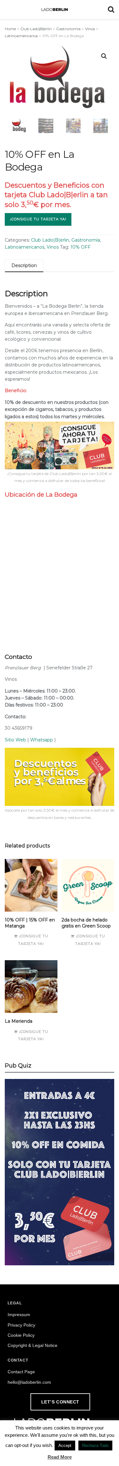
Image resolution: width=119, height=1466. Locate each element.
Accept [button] (64, 1445)
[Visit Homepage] (55, 9)
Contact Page (21, 1371)
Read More (60, 1457)
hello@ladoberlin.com (29, 1382)
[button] (104, 56)
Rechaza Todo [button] (95, 1445)
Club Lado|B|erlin (36, 28)
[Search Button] (111, 9)
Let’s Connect (60, 1401)
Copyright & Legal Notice (32, 1345)
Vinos (90, 28)
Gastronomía (68, 28)
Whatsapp (41, 740)
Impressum (19, 1314)
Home (10, 28)
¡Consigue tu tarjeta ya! (38, 219)
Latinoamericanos (21, 35)
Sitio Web (15, 740)
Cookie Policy (21, 1335)
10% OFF (80, 247)
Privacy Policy (21, 1325)
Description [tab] (24, 265)
